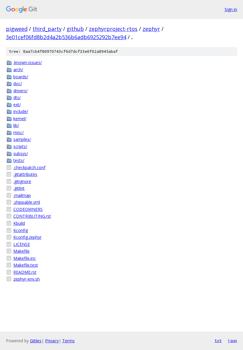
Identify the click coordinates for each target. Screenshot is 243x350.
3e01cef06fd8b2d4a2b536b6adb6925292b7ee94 (66, 37)
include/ (20, 111)
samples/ (22, 139)
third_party (47, 28)
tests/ (18, 160)
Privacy (52, 340)
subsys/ (20, 153)
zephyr (151, 28)
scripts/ (20, 146)
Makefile (21, 251)
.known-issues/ (27, 62)
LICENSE (21, 244)
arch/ (18, 69)
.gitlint (19, 188)
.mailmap (22, 195)
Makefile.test (25, 265)
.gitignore (22, 181)
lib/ (16, 125)
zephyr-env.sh (26, 279)
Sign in (231, 9)
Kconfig (20, 230)
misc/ (18, 132)
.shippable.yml (26, 202)
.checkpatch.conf (29, 167)
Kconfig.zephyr (27, 237)
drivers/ (20, 90)
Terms (68, 340)
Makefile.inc (24, 258)
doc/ (17, 83)
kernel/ (19, 118)
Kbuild (19, 223)
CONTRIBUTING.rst (32, 216)
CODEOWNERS (28, 209)
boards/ (20, 76)
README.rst (24, 272)
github (75, 28)
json (232, 340)
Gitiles (35, 340)
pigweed (17, 28)
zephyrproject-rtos (113, 28)
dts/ (17, 97)
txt (218, 340)
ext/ (17, 104)
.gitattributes (25, 174)
